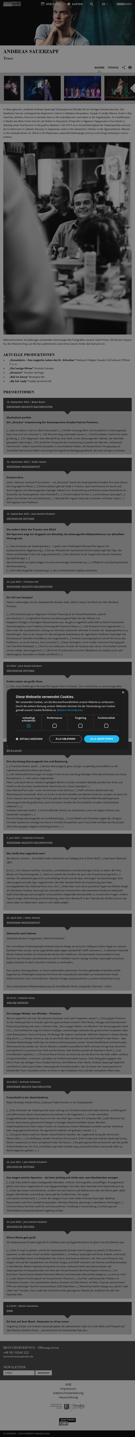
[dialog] (67, 718)
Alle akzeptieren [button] (101, 738)
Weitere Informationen (70, 710)
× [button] (123, 692)
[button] (29, 739)
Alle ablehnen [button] (65, 738)
